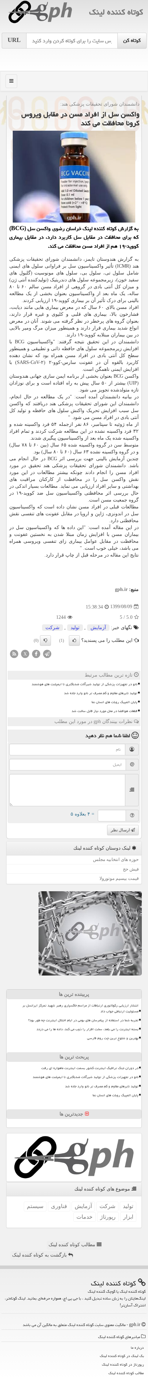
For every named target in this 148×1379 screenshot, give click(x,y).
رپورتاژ (108, 1217)
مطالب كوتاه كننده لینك (126, 1373)
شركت (52, 627)
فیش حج (131, 869)
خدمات (84, 1217)
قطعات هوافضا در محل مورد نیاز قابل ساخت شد (104, 711)
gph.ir (121, 589)
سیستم (35, 1206)
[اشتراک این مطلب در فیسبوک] (36, 653)
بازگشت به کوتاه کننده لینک (40, 1255)
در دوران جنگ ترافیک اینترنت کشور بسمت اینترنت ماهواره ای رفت (89, 1068)
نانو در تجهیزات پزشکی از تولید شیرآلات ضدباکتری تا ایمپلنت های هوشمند (84, 684)
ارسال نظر (121, 830)
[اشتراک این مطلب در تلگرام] (47, 653)
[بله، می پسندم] (74, 640)
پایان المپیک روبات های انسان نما (114, 702)
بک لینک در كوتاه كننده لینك (122, 1355)
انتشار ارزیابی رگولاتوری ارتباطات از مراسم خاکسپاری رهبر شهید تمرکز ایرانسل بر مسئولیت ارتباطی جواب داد (80, 1008)
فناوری (59, 1206)
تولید (75, 627)
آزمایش (98, 627)
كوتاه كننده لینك (116, 12)
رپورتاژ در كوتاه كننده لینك (123, 1364)
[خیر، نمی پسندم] (45, 640)
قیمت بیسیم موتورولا (119, 878)
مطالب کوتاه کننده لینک (73, 1244)
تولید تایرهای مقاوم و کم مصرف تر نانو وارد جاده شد (100, 693)
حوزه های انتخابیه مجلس (116, 859)
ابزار (128, 1217)
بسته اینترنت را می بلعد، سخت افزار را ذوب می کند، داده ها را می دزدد (87, 1029)
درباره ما (137, 1347)
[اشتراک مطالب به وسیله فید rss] (14, 653)
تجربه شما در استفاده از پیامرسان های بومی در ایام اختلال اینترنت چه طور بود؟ (83, 1020)
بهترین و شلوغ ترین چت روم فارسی (112, 1038)
